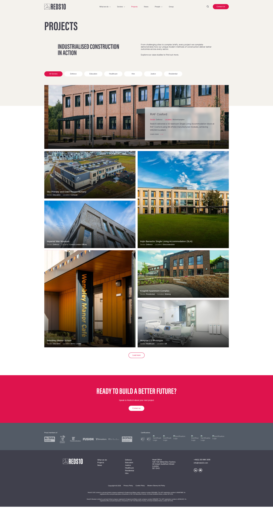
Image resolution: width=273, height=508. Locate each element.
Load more (136, 356)
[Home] (64, 7)
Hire (133, 75)
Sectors (120, 7)
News (146, 7)
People (157, 7)
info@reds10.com (201, 464)
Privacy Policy (128, 486)
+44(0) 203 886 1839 (202, 460)
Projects (134, 7)
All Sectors (53, 75)
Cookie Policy (140, 486)
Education (93, 75)
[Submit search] (208, 6)
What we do (103, 7)
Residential (173, 75)
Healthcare (113, 75)
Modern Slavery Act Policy (156, 486)
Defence (73, 75)
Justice (153, 75)
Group (171, 7)
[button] (221, 6)
